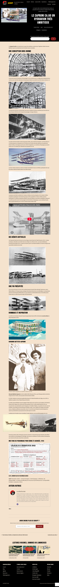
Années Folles (36, 27)
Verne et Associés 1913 (48, 27)
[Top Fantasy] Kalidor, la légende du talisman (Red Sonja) (15, 535)
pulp (41, 27)
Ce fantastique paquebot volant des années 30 (14, 555)
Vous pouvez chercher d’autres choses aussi (39, 36)
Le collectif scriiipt (21, 491)
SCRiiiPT (10, 3)
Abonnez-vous (39, 526)
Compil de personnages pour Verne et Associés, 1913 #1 (29, 555)
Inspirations (44, 30)
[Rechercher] (53, 38)
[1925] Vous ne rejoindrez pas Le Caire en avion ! (43, 555)
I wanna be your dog (52, 535)
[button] (16, 423)
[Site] (17, 504)
